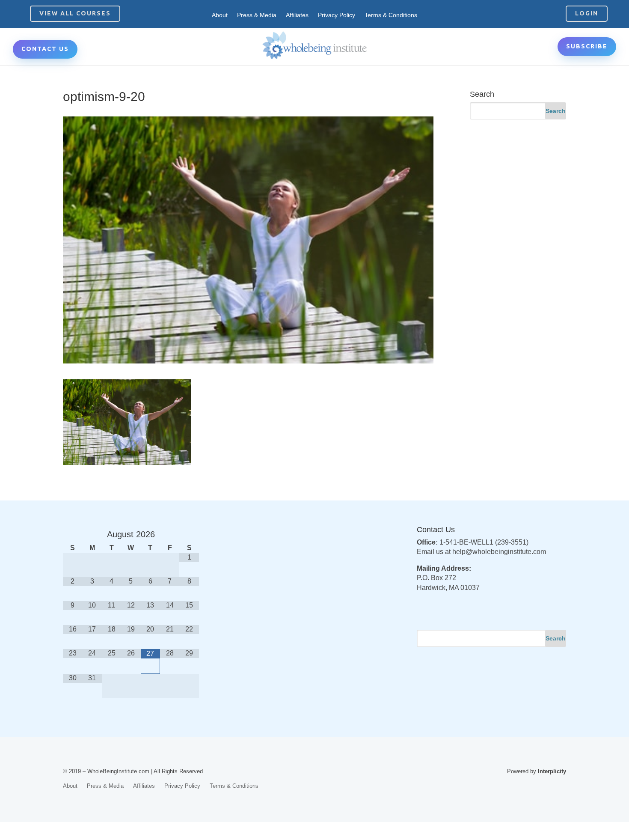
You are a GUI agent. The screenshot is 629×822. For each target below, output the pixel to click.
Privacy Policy (336, 15)
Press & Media (256, 15)
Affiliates (297, 15)
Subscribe (587, 46)
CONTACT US (45, 48)
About (220, 15)
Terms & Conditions (391, 15)
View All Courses (75, 13)
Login (586, 13)
